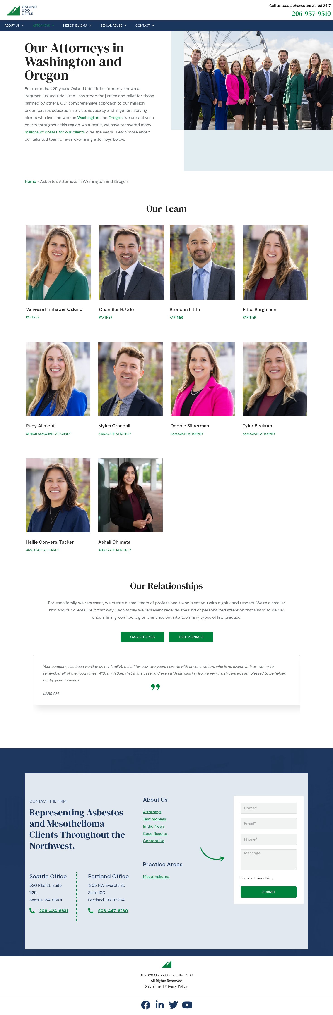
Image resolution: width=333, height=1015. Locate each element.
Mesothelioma (75, 26)
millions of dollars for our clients (55, 132)
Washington (88, 117)
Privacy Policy (264, 878)
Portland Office (108, 876)
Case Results (155, 833)
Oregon (116, 117)
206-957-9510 (311, 13)
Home (30, 181)
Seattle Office (48, 876)
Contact (142, 26)
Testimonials (154, 819)
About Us (12, 26)
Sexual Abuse (111, 26)
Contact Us (153, 841)
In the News (154, 826)
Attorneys (41, 26)
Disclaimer (247, 878)
